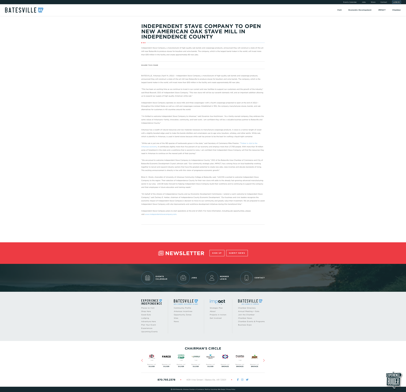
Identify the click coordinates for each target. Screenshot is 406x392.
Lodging (145, 318)
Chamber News (245, 318)
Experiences (146, 328)
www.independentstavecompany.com (160, 214)
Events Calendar (350, 2)
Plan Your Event (148, 325)
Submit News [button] (237, 253)
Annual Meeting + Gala (248, 311)
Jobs (364, 2)
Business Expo (245, 325)
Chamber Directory (247, 308)
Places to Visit (147, 308)
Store (373, 2)
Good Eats (146, 315)
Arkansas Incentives (183, 311)
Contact (384, 2)
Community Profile (182, 308)
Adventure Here (148, 321)
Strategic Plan (216, 308)
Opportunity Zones (182, 315)
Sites (176, 318)
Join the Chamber (246, 315)
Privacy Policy (230, 389)
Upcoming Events (149, 332)
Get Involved (216, 318)
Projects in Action (218, 315)
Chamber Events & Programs (251, 321)
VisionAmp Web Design (217, 389)
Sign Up (217, 253)
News (176, 321)
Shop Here (146, 311)
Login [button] (396, 2)
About (213, 311)
